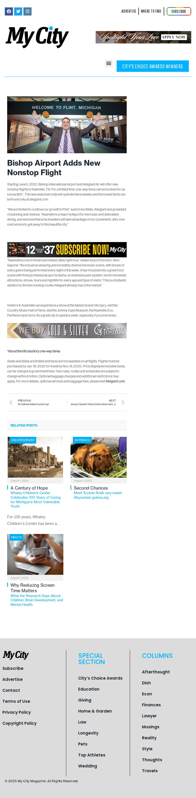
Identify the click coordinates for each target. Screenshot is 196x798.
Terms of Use (16, 701)
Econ (147, 694)
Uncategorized (22, 440)
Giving (84, 700)
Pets (82, 744)
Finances (151, 705)
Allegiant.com (115, 381)
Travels (150, 771)
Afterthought (156, 672)
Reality (149, 738)
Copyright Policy (19, 723)
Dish (146, 683)
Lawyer (149, 716)
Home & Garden (95, 711)
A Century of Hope (36, 497)
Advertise (12, 679)
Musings (150, 727)
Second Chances (98, 492)
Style (147, 749)
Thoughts (152, 760)
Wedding (87, 766)
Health (16, 537)
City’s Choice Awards (100, 678)
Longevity (88, 733)
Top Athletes (91, 755)
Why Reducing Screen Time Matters (37, 594)
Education (88, 689)
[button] (109, 63)
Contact (11, 690)
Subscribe (12, 668)
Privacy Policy (16, 712)
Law (82, 722)
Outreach (82, 440)
